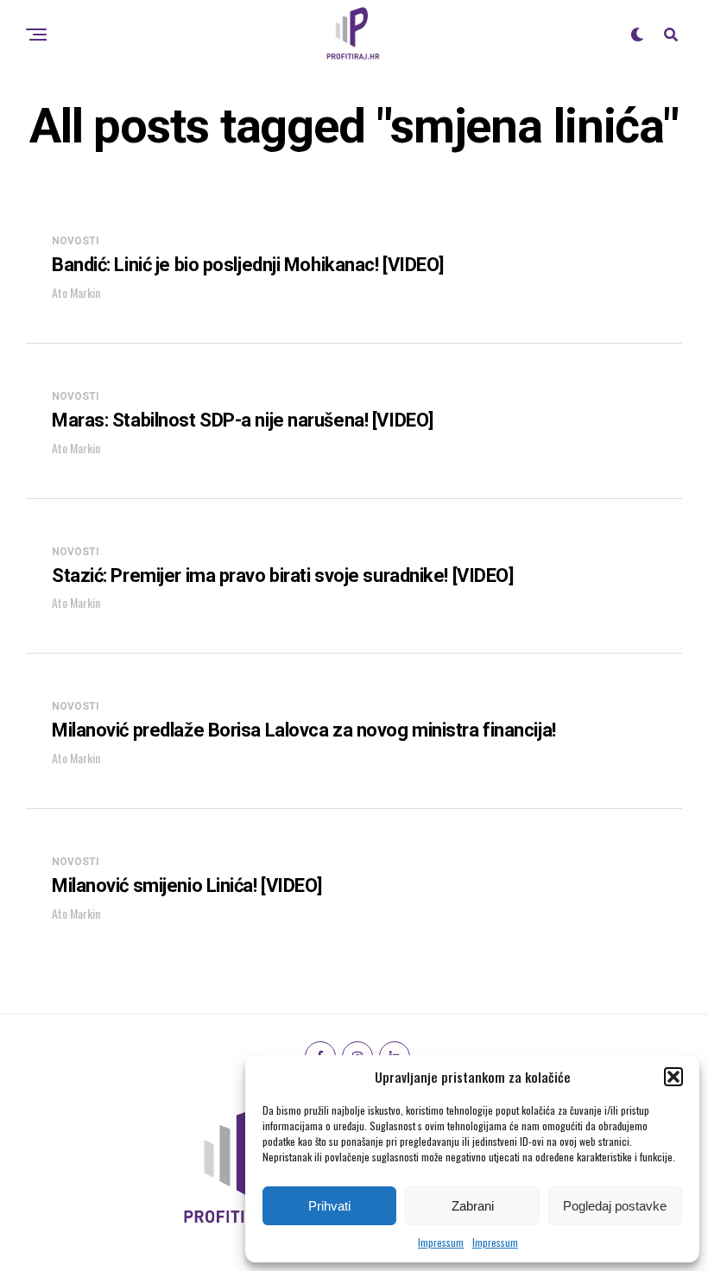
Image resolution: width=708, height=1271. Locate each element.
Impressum (441, 1242)
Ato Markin (76, 292)
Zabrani (473, 1205)
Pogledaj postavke (615, 1205)
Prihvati (329, 1205)
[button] (673, 1076)
